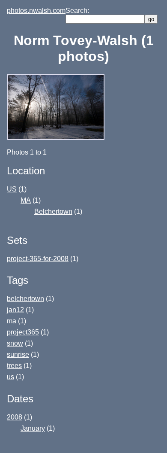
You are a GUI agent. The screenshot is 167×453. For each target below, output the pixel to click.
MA (26, 200)
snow (15, 343)
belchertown (25, 298)
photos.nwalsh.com (36, 10)
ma (11, 321)
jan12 (15, 309)
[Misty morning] (56, 137)
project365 (23, 332)
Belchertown (53, 211)
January (33, 428)
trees (14, 365)
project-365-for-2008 (38, 258)
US (12, 189)
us (10, 376)
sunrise (18, 354)
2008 (14, 417)
